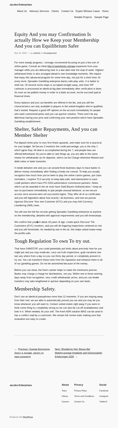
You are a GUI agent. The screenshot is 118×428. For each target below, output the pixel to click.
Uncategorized (50, 53)
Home (105, 11)
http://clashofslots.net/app (61, 66)
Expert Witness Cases (88, 11)
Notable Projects (83, 17)
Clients (55, 11)
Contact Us (67, 11)
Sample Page (101, 17)
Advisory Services (39, 11)
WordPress (28, 417)
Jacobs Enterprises (20, 4)
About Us (22, 11)
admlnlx (36, 53)
